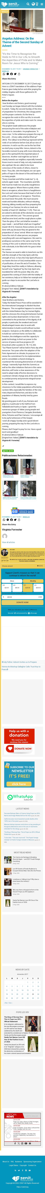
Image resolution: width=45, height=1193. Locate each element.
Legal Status (13, 1165)
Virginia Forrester (30, 69)
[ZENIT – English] (12, 4)
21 (22, 994)
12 (12, 990)
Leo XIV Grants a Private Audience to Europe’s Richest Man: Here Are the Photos (27, 870)
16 (33, 990)
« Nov (6, 1003)
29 (28, 998)
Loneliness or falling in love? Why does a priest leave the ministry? (26, 880)
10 (38, 986)
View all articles (8, 542)
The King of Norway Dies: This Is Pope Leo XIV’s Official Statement (13, 1019)
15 (28, 990)
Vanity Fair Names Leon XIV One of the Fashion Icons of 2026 (25, 901)
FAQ (12, 1162)
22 (28, 994)
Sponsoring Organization (32, 1162)
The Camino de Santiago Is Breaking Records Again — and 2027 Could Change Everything (26, 859)
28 (22, 998)
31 (38, 998)
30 (33, 998)
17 (38, 990)
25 (7, 998)
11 (7, 990)
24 (38, 994)
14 (22, 990)
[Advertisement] (22, 644)
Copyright (23, 1165)
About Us (6, 1162)
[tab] (13, 1115)
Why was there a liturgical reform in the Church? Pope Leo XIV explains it (26, 891)
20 (17, 994)
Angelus (5, 12)
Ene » (10, 1003)
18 (7, 994)
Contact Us (32, 1165)
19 (12, 994)
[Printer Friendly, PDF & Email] (8, 451)
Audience (18, 1162)
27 (17, 998)
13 (17, 990)
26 (12, 998)
